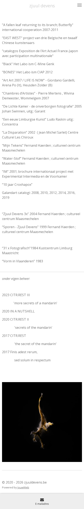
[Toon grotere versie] (42, 422)
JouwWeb (23, 487)
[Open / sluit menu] (79, 5)
